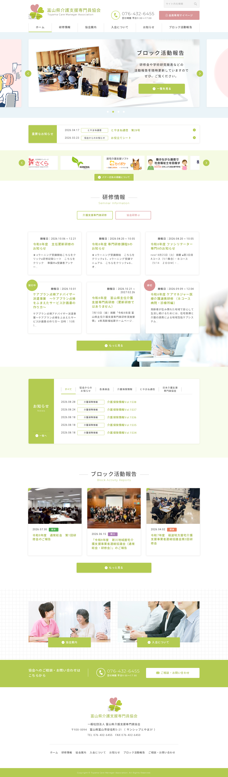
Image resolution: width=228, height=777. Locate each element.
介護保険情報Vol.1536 (121, 417)
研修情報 (65, 27)
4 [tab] (124, 112)
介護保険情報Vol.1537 (121, 409)
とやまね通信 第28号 (125, 130)
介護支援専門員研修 (95, 215)
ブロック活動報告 (180, 27)
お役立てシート (121, 138)
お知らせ (149, 27)
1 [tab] (108, 112)
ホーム (40, 27)
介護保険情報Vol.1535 (121, 425)
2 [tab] (113, 112)
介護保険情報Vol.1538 (121, 402)
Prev (22, 163)
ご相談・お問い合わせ (161, 752)
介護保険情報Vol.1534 (121, 432)
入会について (119, 27)
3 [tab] (118, 112)
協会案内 (91, 27)
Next (206, 163)
